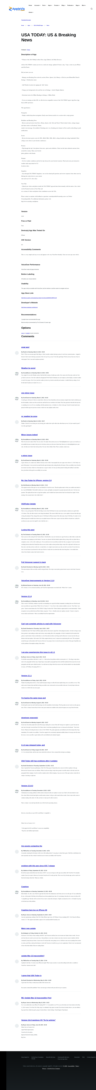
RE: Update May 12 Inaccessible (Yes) (36, 998)
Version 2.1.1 (26, 676)
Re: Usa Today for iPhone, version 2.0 (36, 480)
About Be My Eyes (50, 1057)
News (48, 25)
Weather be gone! (28, 368)
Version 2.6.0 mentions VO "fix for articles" (38, 1020)
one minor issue (27, 393)
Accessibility (71, 1066)
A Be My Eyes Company (53, 1068)
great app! (25, 347)
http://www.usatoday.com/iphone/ (29, 307)
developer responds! (29, 718)
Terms (77, 1066)
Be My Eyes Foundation (38, 1057)
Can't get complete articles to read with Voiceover (41, 624)
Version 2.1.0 (26, 596)
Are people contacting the (31, 846)
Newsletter (77, 1057)
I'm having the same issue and (33, 698)
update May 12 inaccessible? (32, 956)
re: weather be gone (29, 416)
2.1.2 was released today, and (33, 745)
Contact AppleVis (91, 1057)
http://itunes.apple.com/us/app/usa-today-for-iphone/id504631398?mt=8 (39, 297)
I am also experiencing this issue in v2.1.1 (38, 652)
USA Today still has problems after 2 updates (39, 761)
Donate (33, 1058)
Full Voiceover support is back (33, 562)
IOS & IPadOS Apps (38, 25)
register (28, 333)
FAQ (83, 1057)
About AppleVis (25, 1057)
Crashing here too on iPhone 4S (34, 910)
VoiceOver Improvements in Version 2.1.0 (37, 581)
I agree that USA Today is (31, 975)
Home (22, 25)
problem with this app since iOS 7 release (38, 866)
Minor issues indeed (29, 435)
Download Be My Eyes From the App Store (63, 1058)
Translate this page (26, 20)
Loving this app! (28, 530)
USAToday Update (28, 504)
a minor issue (26, 456)
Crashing (25, 887)
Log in (22, 333)
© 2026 (65, 1066)
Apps (29, 25)
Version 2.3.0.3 (27, 786)
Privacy (44, 1068)
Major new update (28, 928)
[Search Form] (91, 9)
